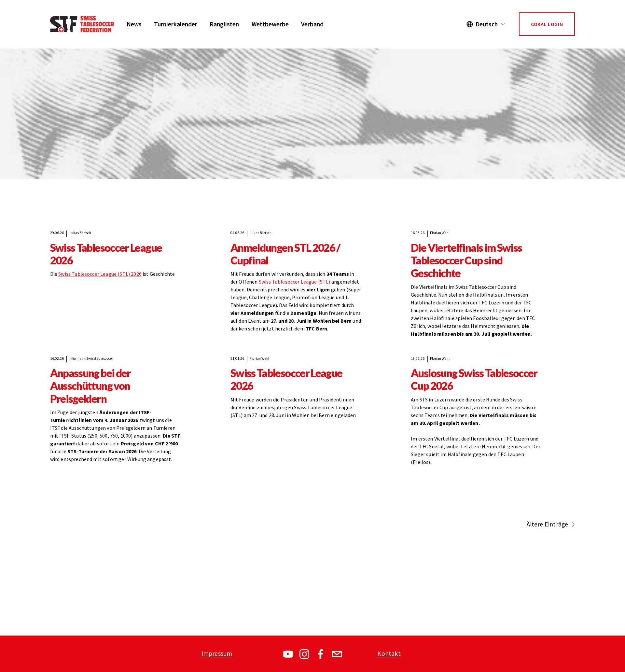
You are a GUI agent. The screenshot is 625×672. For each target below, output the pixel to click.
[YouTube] (288, 654)
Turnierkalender (175, 24)
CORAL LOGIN (547, 24)
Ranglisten (224, 24)
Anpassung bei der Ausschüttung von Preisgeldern (90, 386)
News (134, 24)
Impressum (216, 653)
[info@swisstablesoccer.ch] (337, 654)
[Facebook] (320, 654)
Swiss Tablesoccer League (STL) (294, 282)
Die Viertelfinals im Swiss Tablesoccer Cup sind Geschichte (466, 260)
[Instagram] (304, 654)
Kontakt (388, 653)
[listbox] (486, 24)
